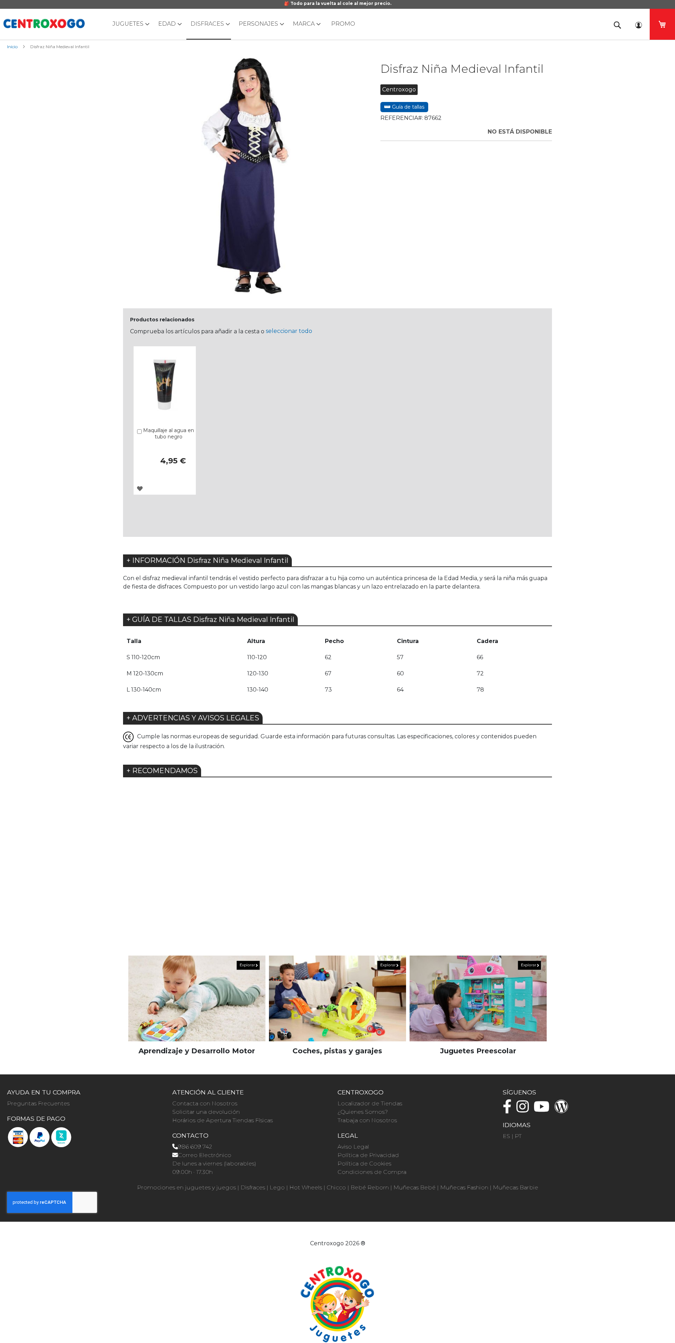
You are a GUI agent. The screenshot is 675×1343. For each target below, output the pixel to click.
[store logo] (44, 23)
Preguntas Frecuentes (38, 1103)
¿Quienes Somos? (363, 1112)
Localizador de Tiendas (370, 1103)
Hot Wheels (305, 1187)
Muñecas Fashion (464, 1187)
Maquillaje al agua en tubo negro (168, 433)
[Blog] (563, 1109)
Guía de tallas (407, 107)
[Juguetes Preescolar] (478, 998)
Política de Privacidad (368, 1155)
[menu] (337, 24)
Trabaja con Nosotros (367, 1120)
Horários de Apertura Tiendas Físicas (222, 1120)
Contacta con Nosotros (204, 1103)
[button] (140, 488)
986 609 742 (195, 1146)
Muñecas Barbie (515, 1187)
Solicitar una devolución (206, 1112)
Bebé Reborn (370, 1187)
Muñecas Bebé (414, 1187)
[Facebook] (509, 1109)
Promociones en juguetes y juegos (186, 1187)
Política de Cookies (364, 1163)
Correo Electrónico (204, 1155)
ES (506, 1136)
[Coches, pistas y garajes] (337, 998)
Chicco (336, 1187)
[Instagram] (524, 1109)
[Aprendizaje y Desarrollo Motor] (196, 998)
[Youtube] (543, 1109)
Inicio (12, 46)
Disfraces (252, 1187)
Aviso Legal (353, 1146)
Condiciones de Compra (372, 1172)
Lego (277, 1187)
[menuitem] (129, 24)
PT (518, 1136)
